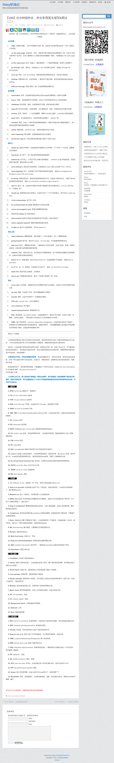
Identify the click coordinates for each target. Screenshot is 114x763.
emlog (54, 755)
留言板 (100, 2)
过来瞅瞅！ (88, 191)
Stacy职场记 (11, 4)
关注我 (107, 2)
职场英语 (16, 696)
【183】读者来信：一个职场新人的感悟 (66, 702)
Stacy (11, 25)
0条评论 (60, 25)
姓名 (31, 718)
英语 (12, 696)
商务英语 (22, 696)
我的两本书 (92, 2)
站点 (30, 724)
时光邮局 (87, 213)
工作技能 (60, 2)
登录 (85, 216)
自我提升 (84, 2)
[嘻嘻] (86, 196)
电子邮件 (32, 721)
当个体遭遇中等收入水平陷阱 (94, 157)
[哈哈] (86, 202)
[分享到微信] (16, 30)
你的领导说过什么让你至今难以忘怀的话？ (99, 153)
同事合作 (68, 2)
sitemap (57, 760)
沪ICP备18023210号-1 (63, 755)
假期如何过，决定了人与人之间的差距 (97, 147)
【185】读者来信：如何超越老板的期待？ (16, 702)
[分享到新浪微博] (7, 30)
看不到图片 (88, 179)
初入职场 (52, 2)
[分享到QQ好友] (24, 30)
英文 (9, 696)
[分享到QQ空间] (20, 30)
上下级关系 (76, 2)
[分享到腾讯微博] (29, 30)
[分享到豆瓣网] (33, 30)
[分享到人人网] (12, 30)
